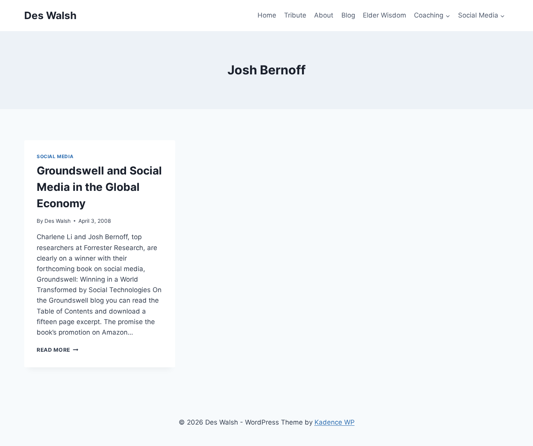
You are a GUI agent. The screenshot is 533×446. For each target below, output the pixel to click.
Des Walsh (57, 221)
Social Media (55, 156)
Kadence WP (334, 422)
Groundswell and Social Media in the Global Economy (99, 187)
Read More (57, 350)
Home (267, 15)
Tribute (295, 15)
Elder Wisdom (384, 15)
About (323, 15)
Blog (348, 15)
